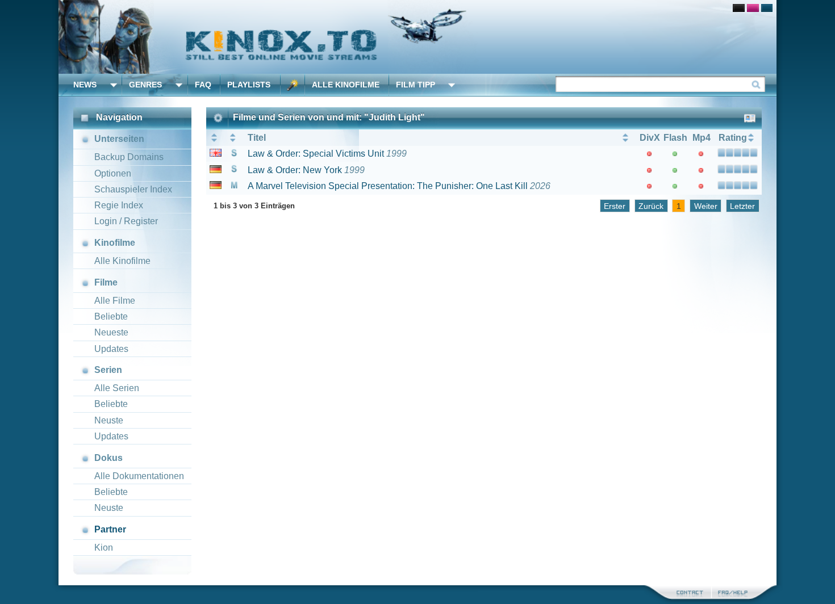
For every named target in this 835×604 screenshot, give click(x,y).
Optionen (112, 173)
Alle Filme (114, 300)
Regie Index (118, 205)
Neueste (111, 332)
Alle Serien (116, 388)
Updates (111, 349)
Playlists (248, 84)
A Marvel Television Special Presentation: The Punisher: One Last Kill (388, 186)
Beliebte (111, 316)
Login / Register (126, 221)
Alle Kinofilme (345, 84)
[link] (417, 37)
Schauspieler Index (133, 189)
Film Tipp (415, 84)
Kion (103, 547)
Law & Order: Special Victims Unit (316, 153)
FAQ (203, 84)
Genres (145, 84)
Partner (110, 529)
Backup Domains (129, 157)
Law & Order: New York (295, 170)
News (85, 84)
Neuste (108, 420)
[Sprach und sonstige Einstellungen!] (292, 85)
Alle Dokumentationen (139, 476)
